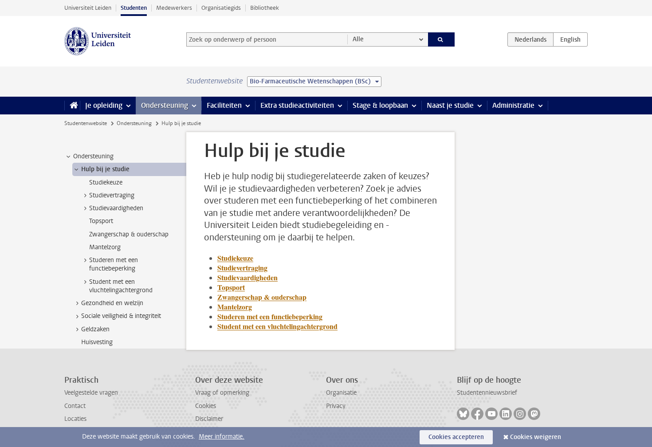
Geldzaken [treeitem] (95, 329)
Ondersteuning (164, 105)
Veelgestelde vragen (91, 392)
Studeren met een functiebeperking (269, 316)
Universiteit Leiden (87, 8)
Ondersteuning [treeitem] (93, 156)
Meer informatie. (221, 436)
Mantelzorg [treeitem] (105, 247)
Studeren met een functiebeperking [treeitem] (113, 264)
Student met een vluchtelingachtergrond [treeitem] (121, 286)
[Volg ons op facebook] (477, 414)
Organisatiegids (221, 8)
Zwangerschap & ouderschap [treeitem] (129, 234)
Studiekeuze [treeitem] (105, 182)
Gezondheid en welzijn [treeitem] (112, 303)
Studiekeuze (235, 258)
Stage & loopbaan (380, 105)
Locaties (75, 419)
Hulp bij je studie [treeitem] (105, 169)
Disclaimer (209, 419)
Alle (358, 39)
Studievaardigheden (247, 277)
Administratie (513, 105)
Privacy (336, 406)
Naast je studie (450, 105)
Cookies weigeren (535, 437)
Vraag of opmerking (222, 392)
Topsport (231, 287)
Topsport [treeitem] (101, 221)
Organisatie (341, 392)
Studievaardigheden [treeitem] (116, 208)
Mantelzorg (234, 307)
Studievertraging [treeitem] (111, 195)
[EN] (570, 39)
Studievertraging (242, 268)
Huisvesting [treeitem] (97, 342)
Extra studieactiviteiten (297, 105)
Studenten (134, 8)
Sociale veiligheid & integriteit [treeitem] (121, 316)
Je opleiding (103, 105)
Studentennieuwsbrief (487, 392)
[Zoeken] (441, 39)
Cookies (205, 406)
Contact (75, 406)
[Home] (72, 105)
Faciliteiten (224, 105)
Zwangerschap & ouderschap (261, 297)
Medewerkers (174, 8)
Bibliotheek (264, 8)
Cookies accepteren (456, 437)
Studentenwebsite (85, 123)
